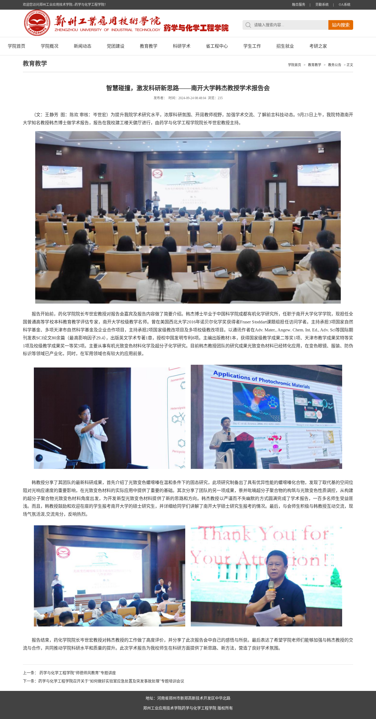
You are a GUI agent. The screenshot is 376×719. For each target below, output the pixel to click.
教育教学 (148, 46)
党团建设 (115, 46)
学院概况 (49, 46)
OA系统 (344, 5)
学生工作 (252, 46)
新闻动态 (82, 46)
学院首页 (16, 46)
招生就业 (285, 46)
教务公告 (334, 65)
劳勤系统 (322, 5)
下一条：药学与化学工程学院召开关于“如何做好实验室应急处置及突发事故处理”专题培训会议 (103, 681)
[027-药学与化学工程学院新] (126, 35)
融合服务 (298, 5)
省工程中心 (217, 46)
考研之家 (318, 46)
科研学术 (181, 46)
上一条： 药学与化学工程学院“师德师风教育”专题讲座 (69, 673)
